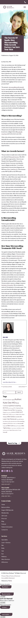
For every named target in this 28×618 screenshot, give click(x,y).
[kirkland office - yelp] (12, 471)
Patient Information (7, 527)
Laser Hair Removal (9, 419)
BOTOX (5, 408)
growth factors (14, 157)
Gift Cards (4, 515)
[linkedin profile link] (7, 471)
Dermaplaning (18, 410)
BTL (15, 408)
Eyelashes (14, 414)
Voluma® (5, 432)
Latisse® (18, 419)
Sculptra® (5, 425)
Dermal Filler (11, 410)
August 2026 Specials (7, 510)
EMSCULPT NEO (7, 414)
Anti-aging (11, 399)
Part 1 (9, 169)
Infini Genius (11, 416)
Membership (5, 513)
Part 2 (15, 169)
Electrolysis (9, 412)
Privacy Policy (5, 576)
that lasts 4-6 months (7, 285)
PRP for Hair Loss (13, 423)
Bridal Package (10, 408)
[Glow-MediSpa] (8, 7)
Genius (20, 414)
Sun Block (19, 428)
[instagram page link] (5, 471)
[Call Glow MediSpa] (25, 2)
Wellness (4, 556)
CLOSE (3, 596)
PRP (9, 423)
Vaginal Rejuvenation (13, 430)
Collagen (5, 410)
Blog (2, 521)
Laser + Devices (5, 542)
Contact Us (4, 529)
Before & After (5, 507)
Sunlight (22, 428)
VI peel (19, 430)
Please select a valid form (7, 599)
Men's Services (5, 559)
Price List (4, 518)
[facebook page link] (2, 471)
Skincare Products (17, 425)
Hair (2, 551)
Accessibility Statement (8, 578)
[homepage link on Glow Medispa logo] (14, 454)
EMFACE (13, 412)
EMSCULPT (19, 412)
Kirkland (5, 587)
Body (2, 548)
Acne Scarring (6, 399)
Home (3, 504)
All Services (4, 562)
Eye (2, 554)
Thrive (10, 581)
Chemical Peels (19, 408)
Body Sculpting (16, 405)
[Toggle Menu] (25, 7)
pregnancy (5, 423)
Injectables (4, 540)
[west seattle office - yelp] (10, 471)
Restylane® (20, 423)
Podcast (3, 524)
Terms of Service (14, 576)
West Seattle (6, 594)
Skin (2, 545)
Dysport (5, 412)
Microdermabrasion (13, 421)
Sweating (4, 430)
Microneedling (20, 421)
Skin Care (10, 425)
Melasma (6, 421)
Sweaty (7, 430)
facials (17, 414)
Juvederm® (18, 416)
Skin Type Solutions (13, 428)
